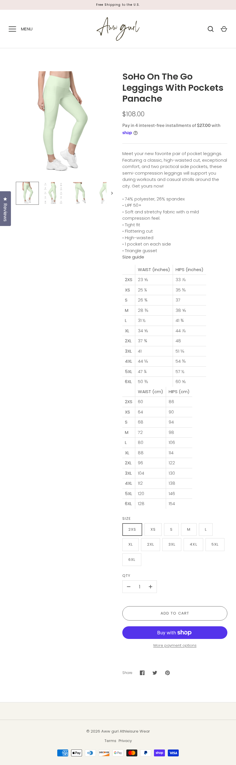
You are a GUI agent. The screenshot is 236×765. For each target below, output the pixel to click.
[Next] (112, 193)
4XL (193, 544)
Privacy (125, 740)
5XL (215, 544)
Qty (126, 575)
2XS (132, 529)
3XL (171, 544)
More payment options (175, 645)
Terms (110, 740)
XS (153, 529)
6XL (131, 559)
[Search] (210, 29)
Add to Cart (175, 613)
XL (130, 544)
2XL (150, 544)
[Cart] (224, 29)
